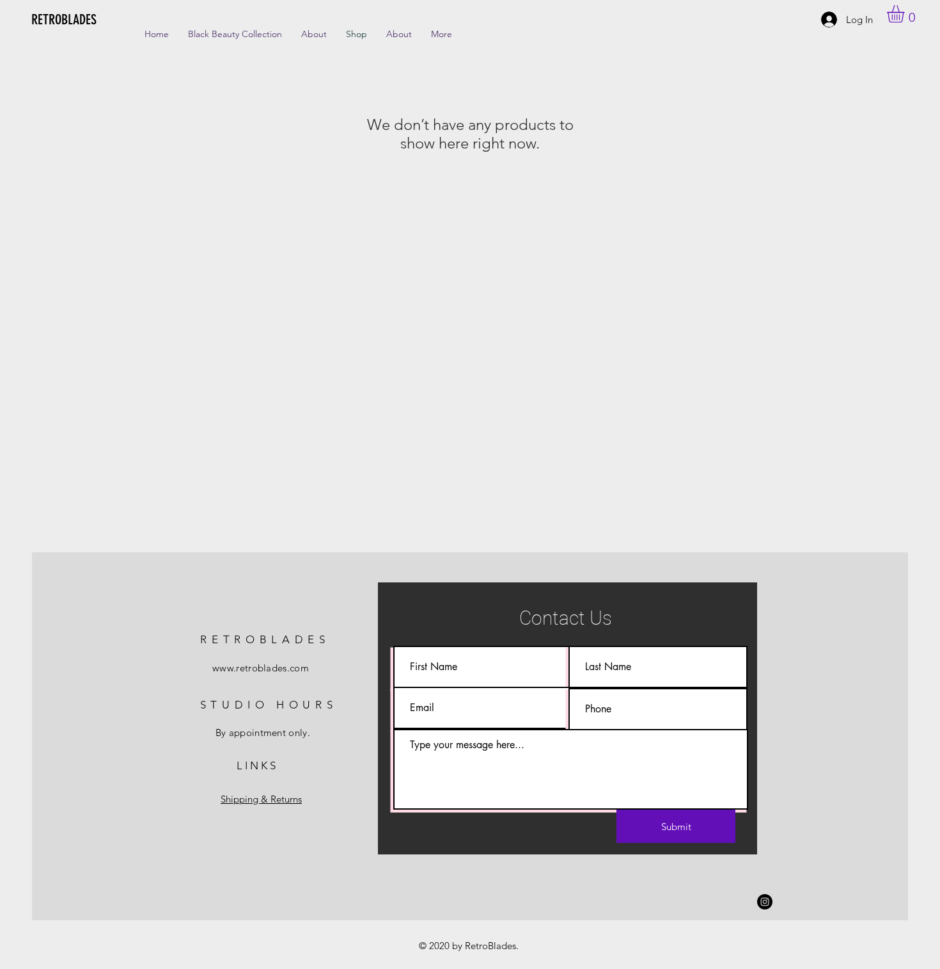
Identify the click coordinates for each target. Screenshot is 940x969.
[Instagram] (764, 901)
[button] (906, 13)
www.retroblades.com (260, 668)
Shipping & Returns (261, 799)
